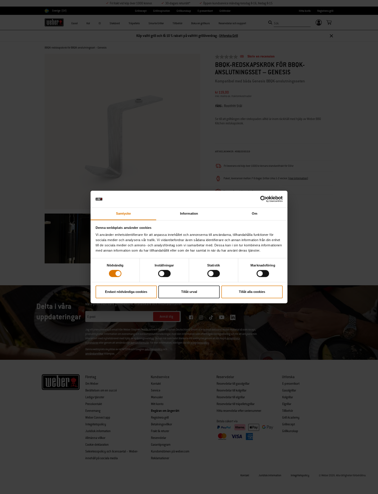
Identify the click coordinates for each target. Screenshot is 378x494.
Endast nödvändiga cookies (126, 292)
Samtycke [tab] (123, 213)
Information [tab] (189, 213)
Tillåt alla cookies (252, 292)
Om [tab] (254, 213)
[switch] (164, 273)
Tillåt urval (189, 292)
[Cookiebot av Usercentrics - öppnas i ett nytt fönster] (263, 199)
